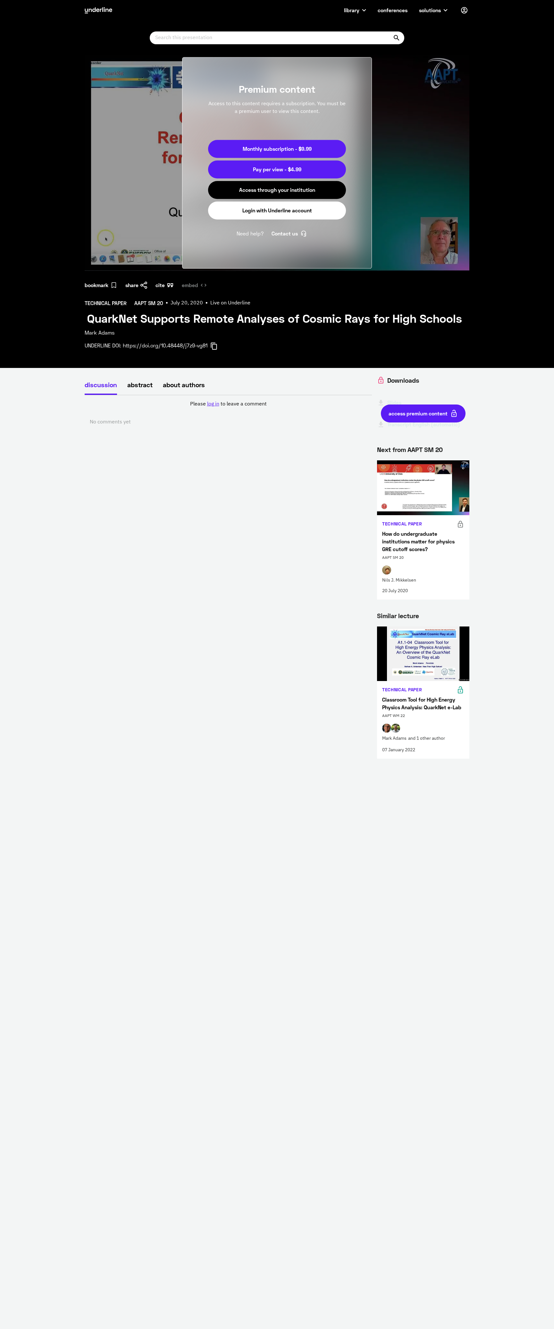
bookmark (96, 285)
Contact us (285, 233)
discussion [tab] (101, 384)
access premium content (418, 413)
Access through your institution (277, 190)
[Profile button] (464, 10)
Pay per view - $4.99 (277, 169)
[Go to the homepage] (98, 10)
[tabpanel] (228, 413)
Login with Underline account (277, 210)
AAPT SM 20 (425, 449)
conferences (392, 10)
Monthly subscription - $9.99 (277, 149)
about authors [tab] (184, 384)
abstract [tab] (140, 384)
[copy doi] (217, 346)
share (131, 285)
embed (190, 285)
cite (160, 285)
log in (213, 404)
